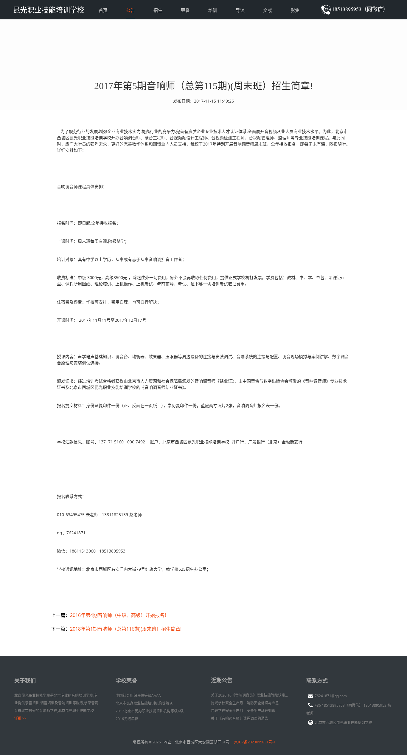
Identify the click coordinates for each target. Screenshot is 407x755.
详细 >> (20, 718)
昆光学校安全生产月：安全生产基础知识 (243, 710)
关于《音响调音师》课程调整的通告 (239, 718)
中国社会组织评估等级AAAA (138, 695)
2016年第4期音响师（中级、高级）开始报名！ (119, 615)
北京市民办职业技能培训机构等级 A (144, 703)
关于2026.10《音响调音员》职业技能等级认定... (249, 695)
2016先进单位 (127, 718)
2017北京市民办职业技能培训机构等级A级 (150, 711)
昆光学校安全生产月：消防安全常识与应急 (245, 703)
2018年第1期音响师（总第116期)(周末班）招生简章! (125, 629)
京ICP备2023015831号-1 (255, 742)
